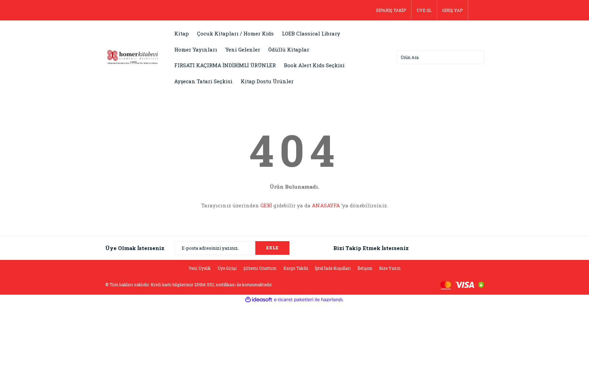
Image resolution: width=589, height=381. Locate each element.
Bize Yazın (390, 268)
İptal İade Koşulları (333, 268)
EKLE (272, 248)
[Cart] (476, 10)
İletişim (365, 268)
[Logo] (132, 56)
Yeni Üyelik (199, 268)
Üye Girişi (227, 268)
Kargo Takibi (295, 268)
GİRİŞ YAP (452, 10)
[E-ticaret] (294, 300)
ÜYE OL (424, 10)
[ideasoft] (258, 299)
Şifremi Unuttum (259, 268)
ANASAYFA (326, 205)
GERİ (266, 205)
